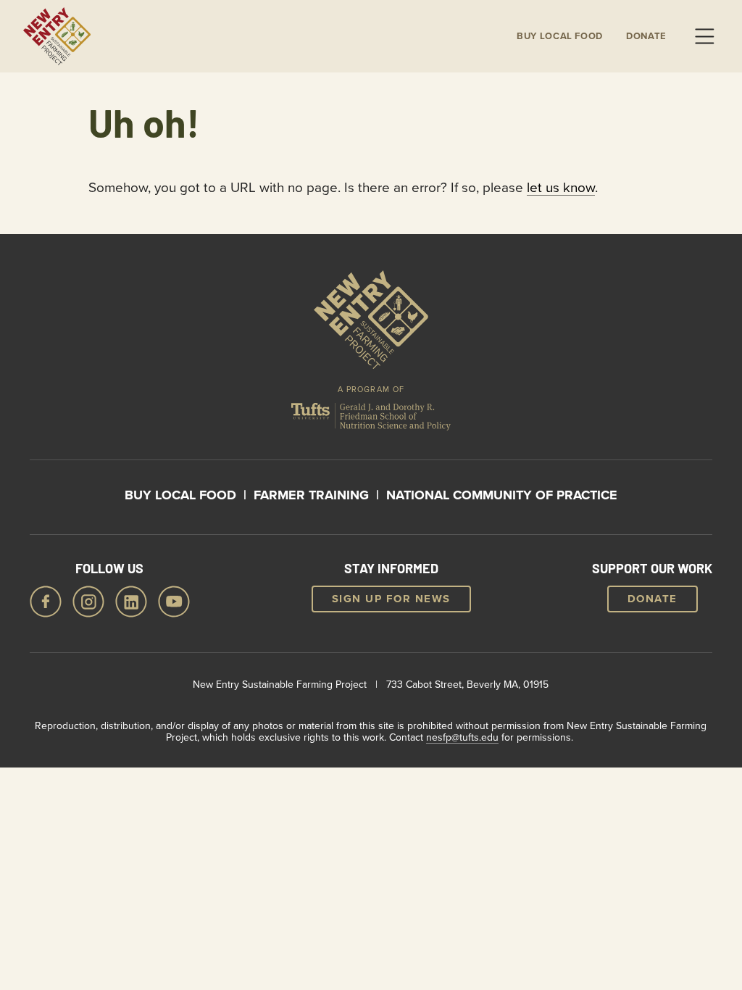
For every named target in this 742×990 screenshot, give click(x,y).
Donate (646, 36)
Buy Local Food (180, 495)
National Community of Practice (501, 495)
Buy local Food (560, 36)
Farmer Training (311, 495)
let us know (561, 186)
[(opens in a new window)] (371, 419)
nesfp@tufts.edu (462, 737)
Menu (704, 36)
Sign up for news (391, 599)
